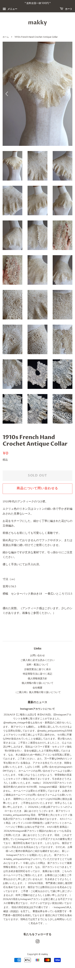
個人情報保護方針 (37, 678)
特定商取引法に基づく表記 (37, 673)
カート (68, 9)
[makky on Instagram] (37, 942)
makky (37, 22)
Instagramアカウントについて (37, 709)
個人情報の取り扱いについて (37, 683)
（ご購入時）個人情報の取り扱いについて (37, 692)
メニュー (12, 8)
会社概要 (37, 687)
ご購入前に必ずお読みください (37, 660)
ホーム (6, 37)
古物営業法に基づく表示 (37, 669)
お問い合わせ (37, 655)
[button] (68, 94)
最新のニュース (37, 702)
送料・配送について (37, 664)
